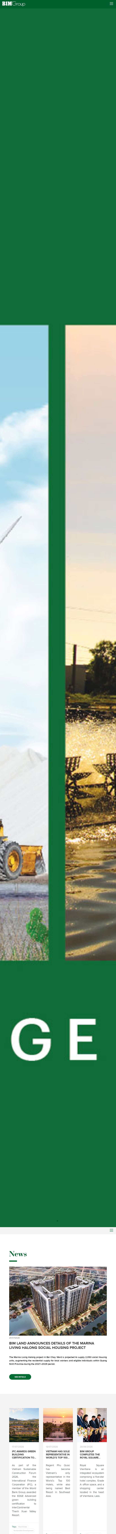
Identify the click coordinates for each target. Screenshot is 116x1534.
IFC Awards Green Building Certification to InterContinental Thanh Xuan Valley (24, 1459)
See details (20, 1377)
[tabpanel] (58, 613)
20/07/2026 (14, 1338)
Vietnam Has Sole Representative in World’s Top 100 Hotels (58, 1456)
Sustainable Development (23, 1531)
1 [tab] (58, 1221)
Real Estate (22, 1527)
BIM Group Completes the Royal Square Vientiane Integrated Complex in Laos (91, 1459)
